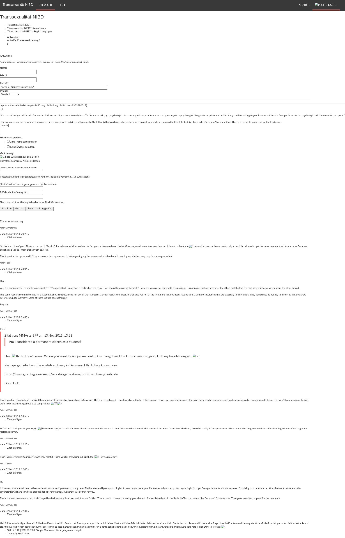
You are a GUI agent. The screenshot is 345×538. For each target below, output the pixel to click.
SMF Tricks (23, 534)
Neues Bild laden (31, 161)
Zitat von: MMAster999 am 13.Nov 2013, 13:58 (38, 335)
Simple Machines (45, 530)
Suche (303, 5)
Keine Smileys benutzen (22, 147)
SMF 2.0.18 (13, 530)
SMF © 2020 (28, 530)
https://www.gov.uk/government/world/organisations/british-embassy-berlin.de (61, 374)
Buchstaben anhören (10, 161)
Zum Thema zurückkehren (23, 142)
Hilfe (62, 5)
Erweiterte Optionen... (11, 138)
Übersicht (45, 5)
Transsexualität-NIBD (18, 4)
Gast (331, 5)
